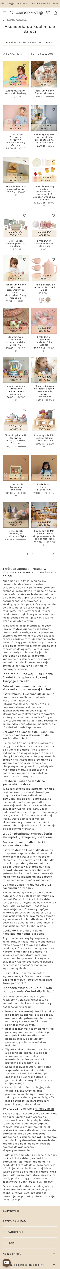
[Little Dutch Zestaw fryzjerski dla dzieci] (44, 225)
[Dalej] (44, 554)
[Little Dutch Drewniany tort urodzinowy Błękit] (16, 515)
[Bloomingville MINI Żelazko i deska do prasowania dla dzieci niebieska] (44, 515)
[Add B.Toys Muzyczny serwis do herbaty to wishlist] (24, 65)
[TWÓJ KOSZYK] (55, 13)
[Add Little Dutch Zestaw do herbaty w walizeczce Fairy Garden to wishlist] (24, 109)
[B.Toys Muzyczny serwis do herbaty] (16, 74)
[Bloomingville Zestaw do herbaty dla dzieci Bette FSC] (16, 321)
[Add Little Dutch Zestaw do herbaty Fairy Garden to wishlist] (53, 311)
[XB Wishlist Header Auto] (48, 12)
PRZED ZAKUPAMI (15, 1221)
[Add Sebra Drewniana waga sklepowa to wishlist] (24, 161)
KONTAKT (9, 1242)
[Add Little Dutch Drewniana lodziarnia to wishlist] (24, 459)
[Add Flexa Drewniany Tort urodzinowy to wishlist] (53, 65)
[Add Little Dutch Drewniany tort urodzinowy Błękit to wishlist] (24, 505)
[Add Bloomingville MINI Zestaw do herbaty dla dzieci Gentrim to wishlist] (24, 410)
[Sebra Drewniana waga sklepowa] (16, 170)
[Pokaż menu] (4, 13)
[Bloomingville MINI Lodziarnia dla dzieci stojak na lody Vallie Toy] (44, 118)
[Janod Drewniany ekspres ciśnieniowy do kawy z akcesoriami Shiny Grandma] (16, 268)
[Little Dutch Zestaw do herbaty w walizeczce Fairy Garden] (16, 118)
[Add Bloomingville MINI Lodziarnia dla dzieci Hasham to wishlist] (53, 410)
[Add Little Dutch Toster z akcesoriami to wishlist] (53, 459)
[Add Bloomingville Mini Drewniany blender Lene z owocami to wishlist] (24, 360)
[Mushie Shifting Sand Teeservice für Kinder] (48, 299)
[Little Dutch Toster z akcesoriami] (44, 468)
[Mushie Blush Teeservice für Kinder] (41, 299)
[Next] (55, 42)
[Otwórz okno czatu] (7, 1263)
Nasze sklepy (12, 1253)
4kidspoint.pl (38, 1003)
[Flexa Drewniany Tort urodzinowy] (44, 74)
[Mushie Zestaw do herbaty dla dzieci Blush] (44, 268)
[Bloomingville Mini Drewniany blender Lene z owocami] (16, 370)
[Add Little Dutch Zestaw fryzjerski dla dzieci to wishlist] (53, 215)
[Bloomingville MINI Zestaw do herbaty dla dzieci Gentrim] (16, 419)
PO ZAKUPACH (13, 1232)
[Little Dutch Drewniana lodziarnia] (16, 468)
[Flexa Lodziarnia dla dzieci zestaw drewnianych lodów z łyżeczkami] (44, 370)
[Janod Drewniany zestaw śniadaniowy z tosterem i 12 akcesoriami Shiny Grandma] (44, 170)
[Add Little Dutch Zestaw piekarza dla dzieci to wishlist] (24, 215)
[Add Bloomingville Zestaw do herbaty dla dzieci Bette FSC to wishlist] (24, 311)
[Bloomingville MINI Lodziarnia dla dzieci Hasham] (44, 419)
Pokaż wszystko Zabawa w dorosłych (29, 42)
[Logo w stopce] (11, 1211)
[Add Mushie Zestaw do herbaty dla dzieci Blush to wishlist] (53, 259)
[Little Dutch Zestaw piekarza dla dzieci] (16, 225)
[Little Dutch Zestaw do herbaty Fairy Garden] (44, 321)
